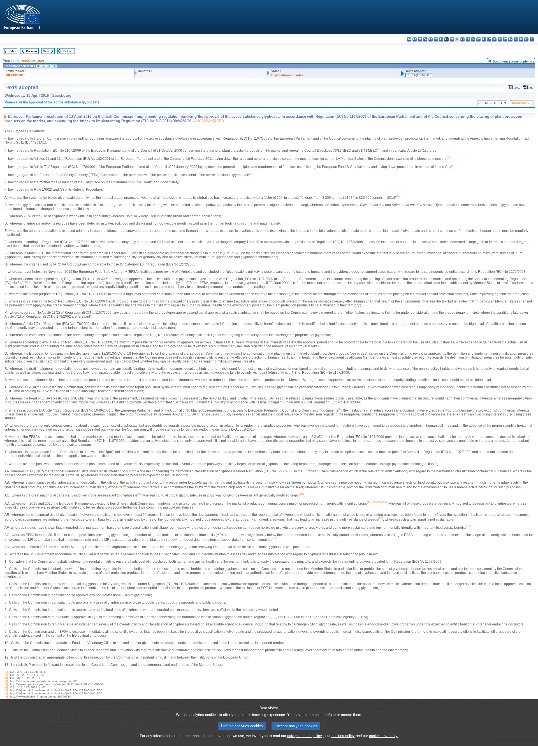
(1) (6, 671)
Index (12, 51)
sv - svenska (532, 39)
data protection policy (304, 736)
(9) (6, 696)
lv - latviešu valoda (473, 39)
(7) (6, 690)
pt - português (505, 39)
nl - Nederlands (494, 39)
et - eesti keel (436, 39)
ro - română (510, 39)
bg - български (409, 39)
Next (46, 51)
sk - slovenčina (516, 39)
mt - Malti (489, 39)
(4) (6, 681)
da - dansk (425, 39)
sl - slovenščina (521, 39)
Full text (68, 51)
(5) (6, 684)
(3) (6, 678)
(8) (6, 693)
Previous (31, 51)
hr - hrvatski (462, 39)
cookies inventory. (383, 736)
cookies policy (343, 736)
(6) (6, 687)
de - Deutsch (430, 39)
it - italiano (468, 39)
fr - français (452, 39)
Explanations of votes (287, 75)
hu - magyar (484, 39)
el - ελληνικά (441, 39)
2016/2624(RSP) (32, 61)
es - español (414, 39)
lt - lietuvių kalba (478, 39)
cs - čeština (420, 39)
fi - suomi (526, 39)
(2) (6, 674)
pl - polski (500, 39)
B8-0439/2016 (15, 75)
